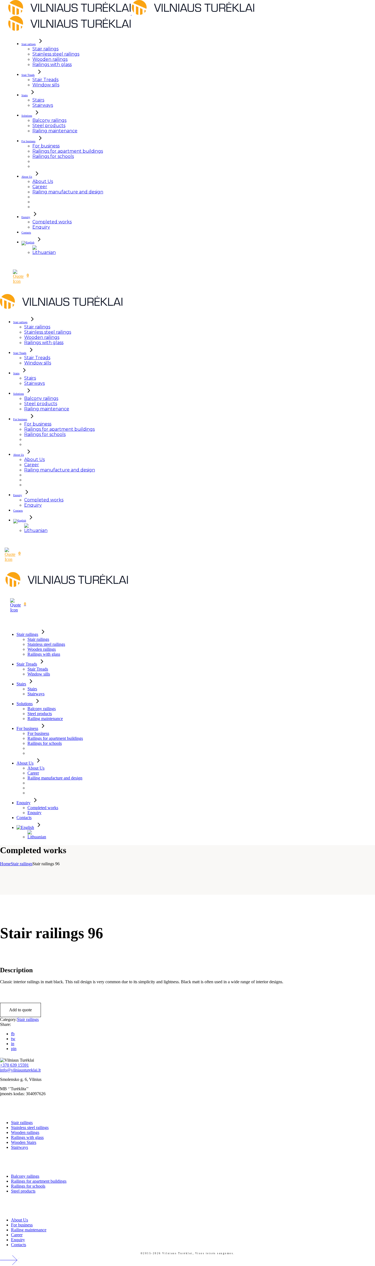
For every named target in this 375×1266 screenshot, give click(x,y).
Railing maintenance (28, 1229)
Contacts (18, 1244)
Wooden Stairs (23, 1142)
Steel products (23, 1191)
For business (22, 1225)
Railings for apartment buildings (38, 1181)
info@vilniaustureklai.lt (20, 1070)
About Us (19, 1220)
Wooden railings (25, 1132)
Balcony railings (25, 1176)
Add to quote (20, 1009)
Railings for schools (28, 1186)
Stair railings (28, 1019)
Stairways (19, 1147)
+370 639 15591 (14, 1065)
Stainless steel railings (30, 1127)
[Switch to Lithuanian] (44, 252)
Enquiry (18, 1239)
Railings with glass (27, 1137)
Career (17, 1234)
